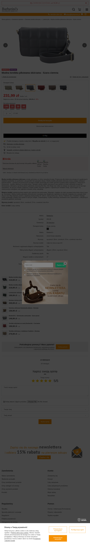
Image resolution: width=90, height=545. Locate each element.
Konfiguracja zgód (77, 530)
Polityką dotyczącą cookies (20, 533)
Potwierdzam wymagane (57, 529)
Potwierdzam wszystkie (57, 538)
